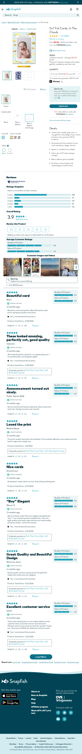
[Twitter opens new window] (65, 718)
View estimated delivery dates (60, 120)
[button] (2, 9)
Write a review (56, 39)
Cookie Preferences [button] (46, 744)
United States (60, 738)
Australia (71, 738)
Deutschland (11, 738)
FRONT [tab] (15, 29)
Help (33, 703)
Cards (4, 22)
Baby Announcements (29, 22)
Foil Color (15, 134)
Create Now (63, 106)
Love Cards (16, 662)
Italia (36, 738)
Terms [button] (21, 744)
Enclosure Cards (60, 662)
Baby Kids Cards (13, 22)
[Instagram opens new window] (65, 711)
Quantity (53, 69)
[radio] (3, 137)
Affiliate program (39, 706)
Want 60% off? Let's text (41, 711)
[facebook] (59, 711)
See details (69, 114)
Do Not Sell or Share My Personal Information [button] (51, 747)
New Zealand (41, 741)
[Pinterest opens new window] (72, 711)
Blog (33, 699)
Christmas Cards (73, 662)
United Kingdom (46, 738)
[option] (7, 76)
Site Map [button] (12, 744)
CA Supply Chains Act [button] (63, 744)
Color (5, 134)
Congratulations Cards (29, 662)
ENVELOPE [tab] (31, 29)
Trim (4, 146)
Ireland (28, 738)
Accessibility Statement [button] (23, 747)
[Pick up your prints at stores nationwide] (59, 697)
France (20, 738)
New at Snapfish (39, 695)
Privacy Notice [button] (31, 744)
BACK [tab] (22, 29)
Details (68, 45)
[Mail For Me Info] (59, 97)
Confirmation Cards (46, 662)
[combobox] (41, 15)
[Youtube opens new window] (59, 718)
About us (35, 691)
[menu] (42, 89)
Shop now (11, 2)
